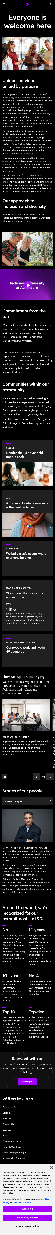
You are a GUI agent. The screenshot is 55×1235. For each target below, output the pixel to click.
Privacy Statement (11, 1141)
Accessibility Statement (14, 1158)
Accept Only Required (27, 1218)
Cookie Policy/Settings (14, 1152)
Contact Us (8, 1124)
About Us (7, 1118)
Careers (6, 1112)
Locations (7, 1129)
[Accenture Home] (27, 4)
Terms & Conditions (12, 1146)
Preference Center (11, 1106)
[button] (27, 1081)
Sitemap (6, 1135)
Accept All (27, 1209)
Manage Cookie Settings (28, 1226)
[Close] (51, 1167)
